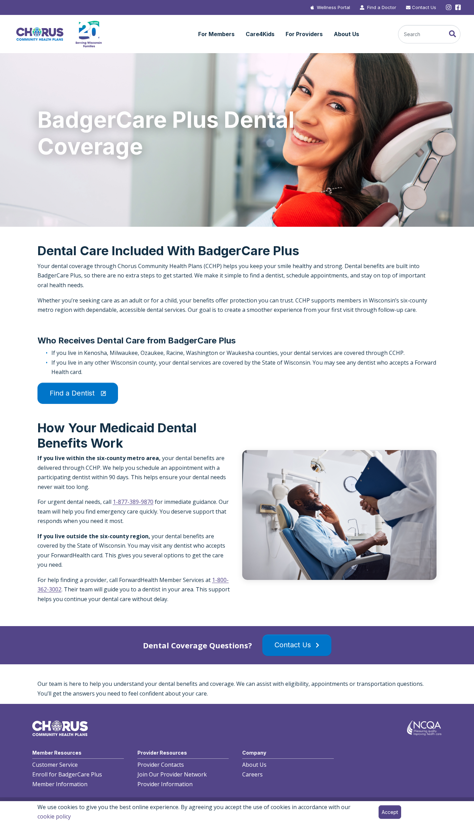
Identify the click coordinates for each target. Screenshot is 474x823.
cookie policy (54, 816)
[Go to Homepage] (59, 34)
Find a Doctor (381, 7)
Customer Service (55, 765)
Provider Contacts (160, 765)
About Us (254, 765)
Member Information (59, 784)
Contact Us (424, 7)
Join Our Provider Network (172, 775)
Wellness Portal (333, 7)
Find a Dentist (73, 393)
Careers (252, 775)
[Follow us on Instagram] (449, 7)
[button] (216, 34)
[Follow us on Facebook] (457, 7)
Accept (390, 812)
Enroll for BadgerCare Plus (67, 775)
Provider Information (165, 784)
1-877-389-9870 (133, 502)
